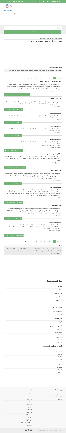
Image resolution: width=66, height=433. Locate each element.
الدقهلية (36, 70)
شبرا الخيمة (53, 147)
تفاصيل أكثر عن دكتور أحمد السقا (13, 218)
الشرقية (43, 70)
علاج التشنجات (58, 318)
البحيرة (26, 70)
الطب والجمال (59, 342)
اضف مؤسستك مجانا (17, 1)
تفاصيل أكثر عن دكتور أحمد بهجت (13, 122)
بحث (32, 32)
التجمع (55, 106)
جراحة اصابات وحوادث (21, 101)
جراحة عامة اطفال (40, 193)
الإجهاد (60, 362)
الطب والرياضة (59, 329)
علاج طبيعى (58, 293)
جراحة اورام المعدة (15, 84)
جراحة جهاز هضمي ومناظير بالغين (47, 38)
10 (31, 78)
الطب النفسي (59, 337)
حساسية (60, 372)
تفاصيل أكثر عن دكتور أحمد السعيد (14, 110)
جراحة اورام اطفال (37, 88)
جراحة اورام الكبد (15, 86)
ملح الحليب (60, 354)
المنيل (55, 132)
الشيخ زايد (55, 180)
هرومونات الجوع (58, 370)
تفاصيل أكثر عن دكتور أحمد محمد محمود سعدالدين (17, 95)
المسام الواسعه (58, 349)
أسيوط (40, 70)
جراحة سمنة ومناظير (15, 116)
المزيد (10, 70)
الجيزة (56, 70)
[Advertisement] (34, 55)
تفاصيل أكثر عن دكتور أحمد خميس (14, 150)
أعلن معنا (60, 399)
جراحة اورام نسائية (47, 88)
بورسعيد (18, 70)
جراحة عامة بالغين (26, 103)
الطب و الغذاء (59, 335)
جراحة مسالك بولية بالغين (37, 176)
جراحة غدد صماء (44, 84)
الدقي (55, 164)
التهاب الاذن (59, 367)
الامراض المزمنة (58, 332)
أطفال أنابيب (58, 297)
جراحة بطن (23, 86)
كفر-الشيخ (14, 70)
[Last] (25, 78)
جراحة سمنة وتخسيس (54, 84)
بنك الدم (59, 286)
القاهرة (59, 70)
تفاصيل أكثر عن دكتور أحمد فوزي (13, 183)
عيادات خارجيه (58, 304)
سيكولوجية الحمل (57, 311)
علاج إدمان (59, 315)
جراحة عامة (10, 88)
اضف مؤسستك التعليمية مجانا (55, 396)
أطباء (56, 38)
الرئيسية (60, 38)
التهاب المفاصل (58, 357)
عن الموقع (59, 394)
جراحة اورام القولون (25, 84)
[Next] (28, 78)
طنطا (55, 215)
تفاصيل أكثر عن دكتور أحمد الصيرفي (14, 235)
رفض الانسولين (58, 351)
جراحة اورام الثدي (35, 84)
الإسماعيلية (31, 70)
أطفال (60, 290)
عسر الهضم (59, 364)
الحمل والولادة (59, 340)
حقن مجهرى (58, 300)
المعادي (54, 232)
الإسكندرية (52, 70)
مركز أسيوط (53, 91)
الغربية (47, 70)
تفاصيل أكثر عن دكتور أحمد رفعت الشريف (15, 167)
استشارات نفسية (57, 307)
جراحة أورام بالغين (31, 86)
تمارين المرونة (59, 359)
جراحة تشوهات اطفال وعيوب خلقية (23, 88)
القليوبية (23, 70)
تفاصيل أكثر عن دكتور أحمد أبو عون (14, 202)
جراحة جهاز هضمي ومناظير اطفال (51, 191)
